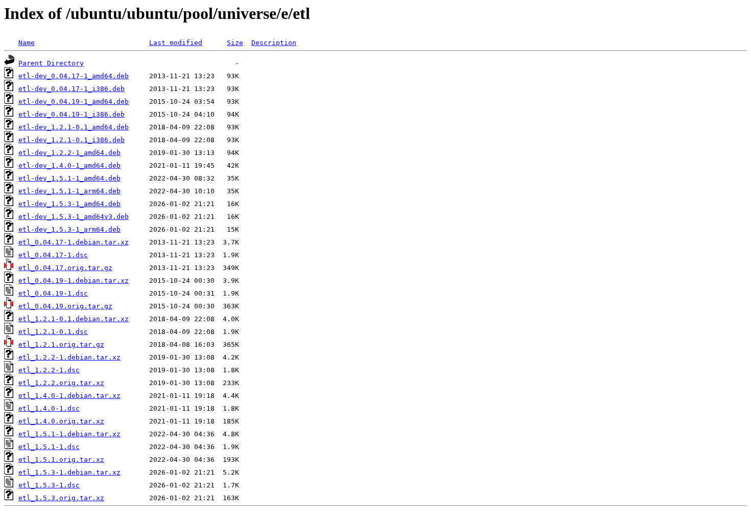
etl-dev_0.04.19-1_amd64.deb (73, 101)
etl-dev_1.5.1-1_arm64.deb (69, 191)
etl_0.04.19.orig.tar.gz (65, 306)
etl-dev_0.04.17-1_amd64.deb (73, 76)
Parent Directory (51, 63)
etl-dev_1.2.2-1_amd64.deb (69, 153)
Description (273, 43)
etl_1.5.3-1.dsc (49, 485)
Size (235, 43)
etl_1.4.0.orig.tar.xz (61, 421)
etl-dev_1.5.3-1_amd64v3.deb (73, 216)
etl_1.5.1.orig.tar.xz (61, 459)
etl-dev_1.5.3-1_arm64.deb (69, 229)
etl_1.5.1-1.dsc (49, 447)
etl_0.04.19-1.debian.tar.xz (73, 280)
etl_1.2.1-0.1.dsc (53, 332)
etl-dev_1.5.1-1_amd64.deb (69, 178)
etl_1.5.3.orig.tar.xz (61, 498)
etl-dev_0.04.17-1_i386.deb (71, 89)
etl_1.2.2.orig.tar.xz (61, 383)
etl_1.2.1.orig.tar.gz (61, 344)
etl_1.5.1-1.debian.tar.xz (69, 434)
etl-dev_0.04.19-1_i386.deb (71, 114)
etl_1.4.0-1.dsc (49, 408)
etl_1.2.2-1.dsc (49, 370)
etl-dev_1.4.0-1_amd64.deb (69, 165)
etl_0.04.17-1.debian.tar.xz (73, 242)
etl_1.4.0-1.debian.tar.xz (69, 395)
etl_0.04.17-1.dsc (53, 255)
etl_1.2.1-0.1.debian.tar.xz (73, 319)
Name (26, 43)
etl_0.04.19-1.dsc (53, 293)
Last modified (175, 43)
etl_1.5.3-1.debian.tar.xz (69, 472)
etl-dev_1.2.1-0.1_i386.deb (71, 140)
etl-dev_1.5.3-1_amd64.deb (69, 204)
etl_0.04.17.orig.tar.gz (65, 268)
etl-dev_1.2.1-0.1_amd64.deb (73, 127)
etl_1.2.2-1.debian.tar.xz (69, 357)
